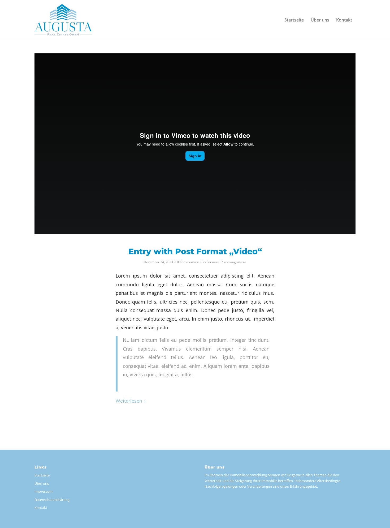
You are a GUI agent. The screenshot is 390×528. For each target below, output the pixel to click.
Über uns (41, 483)
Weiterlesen (129, 401)
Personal (212, 262)
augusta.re (238, 262)
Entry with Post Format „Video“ (195, 251)
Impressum (43, 491)
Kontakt (40, 507)
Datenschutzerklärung (52, 499)
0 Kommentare (188, 262)
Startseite (42, 475)
